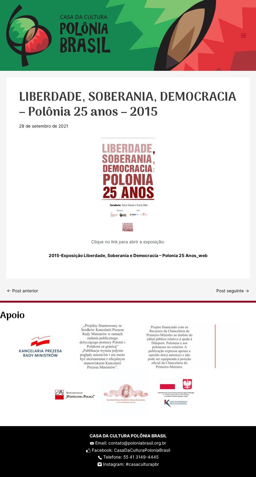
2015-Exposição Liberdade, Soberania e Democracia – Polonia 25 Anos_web (128, 255)
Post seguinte (232, 291)
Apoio (12, 316)
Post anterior (22, 291)
